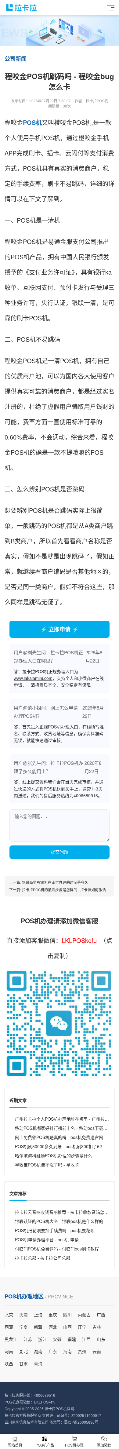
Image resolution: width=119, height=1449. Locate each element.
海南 (67, 1351)
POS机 (32, 122)
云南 (96, 1351)
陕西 (9, 1363)
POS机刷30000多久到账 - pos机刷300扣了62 (58, 1146)
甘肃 (23, 1363)
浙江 (42, 1339)
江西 (86, 1339)
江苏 (27, 1339)
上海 (38, 1315)
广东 (53, 1351)
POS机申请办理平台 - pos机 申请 (47, 1239)
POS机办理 (74, 1444)
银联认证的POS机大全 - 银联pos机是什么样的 (59, 1221)
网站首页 (15, 1444)
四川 (67, 1315)
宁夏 (23, 1327)
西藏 (9, 1327)
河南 (9, 1351)
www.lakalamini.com (33, 678)
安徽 (57, 1339)
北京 (9, 1315)
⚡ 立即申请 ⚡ (59, 629)
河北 (53, 1327)
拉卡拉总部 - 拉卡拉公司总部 (42, 1258)
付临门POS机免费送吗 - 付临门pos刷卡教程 (57, 1249)
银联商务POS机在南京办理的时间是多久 (55, 882)
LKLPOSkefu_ (81, 940)
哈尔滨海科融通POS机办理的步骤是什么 (53, 1155)
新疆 (38, 1327)
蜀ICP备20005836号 (81, 1422)
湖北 (23, 1351)
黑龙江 (11, 1339)
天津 (23, 1315)
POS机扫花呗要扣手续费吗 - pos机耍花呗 (55, 1230)
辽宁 (82, 1327)
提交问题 (59, 852)
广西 (101, 1315)
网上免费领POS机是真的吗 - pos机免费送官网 (59, 1137)
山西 (67, 1327)
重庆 (53, 1315)
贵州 (82, 1351)
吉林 (96, 1327)
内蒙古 (84, 1315)
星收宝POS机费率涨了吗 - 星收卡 (47, 1165)
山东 (101, 1339)
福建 (71, 1339)
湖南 (38, 1351)
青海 (38, 1363)
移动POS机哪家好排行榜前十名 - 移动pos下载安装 (63, 1128)
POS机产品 (44, 1444)
